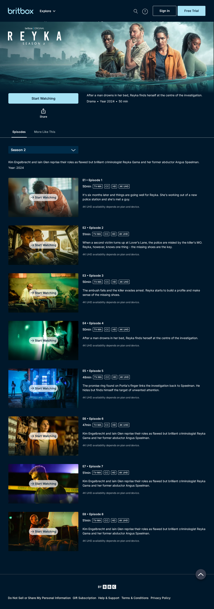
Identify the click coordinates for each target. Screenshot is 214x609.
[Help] (143, 11)
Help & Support (108, 598)
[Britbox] (20, 11)
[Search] (135, 11)
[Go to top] (201, 574)
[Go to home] (107, 587)
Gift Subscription (84, 598)
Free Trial (191, 11)
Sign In (164, 11)
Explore (45, 11)
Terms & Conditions (135, 598)
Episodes (19, 131)
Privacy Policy (161, 598)
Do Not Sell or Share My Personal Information (39, 598)
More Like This (44, 131)
